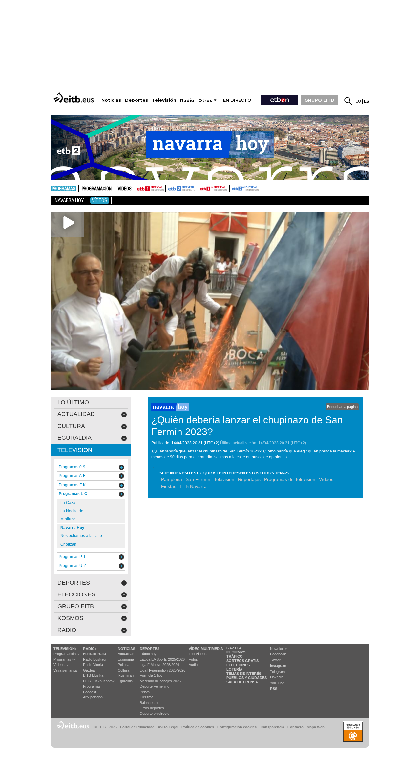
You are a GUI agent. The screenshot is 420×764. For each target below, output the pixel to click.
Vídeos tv (61, 665)
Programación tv (66, 654)
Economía (126, 659)
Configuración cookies (237, 727)
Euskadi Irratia (94, 654)
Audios (194, 665)
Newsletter (278, 649)
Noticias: (127, 649)
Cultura (123, 670)
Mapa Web (316, 727)
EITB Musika (93, 675)
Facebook (278, 654)
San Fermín (198, 479)
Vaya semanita (65, 670)
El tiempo (236, 652)
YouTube (277, 683)
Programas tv (64, 659)
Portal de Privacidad (137, 727)
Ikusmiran (126, 675)
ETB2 (182, 188)
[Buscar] (348, 101)
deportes (73, 582)
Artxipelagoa (93, 697)
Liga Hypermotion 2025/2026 (162, 670)
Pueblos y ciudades (246, 678)
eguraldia (74, 437)
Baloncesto (149, 703)
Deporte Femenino (154, 686)
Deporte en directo (154, 713)
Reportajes (249, 479)
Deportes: (150, 649)
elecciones (76, 594)
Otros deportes (152, 708)
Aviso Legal (168, 727)
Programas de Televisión (289, 479)
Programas (63, 188)
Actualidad (126, 654)
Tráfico (234, 656)
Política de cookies (197, 727)
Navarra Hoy (69, 200)
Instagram (278, 666)
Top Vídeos (198, 654)
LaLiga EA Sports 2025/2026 (162, 659)
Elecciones (238, 665)
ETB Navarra (193, 486)
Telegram (277, 672)
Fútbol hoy (148, 654)
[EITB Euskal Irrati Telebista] (74, 97)
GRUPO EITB (319, 100)
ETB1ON (201, 188)
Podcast (89, 692)
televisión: (64, 649)
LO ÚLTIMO (73, 402)
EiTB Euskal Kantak (99, 681)
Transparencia (272, 727)
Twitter (275, 660)
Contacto (295, 727)
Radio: (89, 649)
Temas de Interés (243, 673)
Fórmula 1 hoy (151, 675)
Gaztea (89, 670)
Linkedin (276, 677)
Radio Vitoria (93, 665)
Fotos (193, 659)
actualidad (76, 414)
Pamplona (171, 479)
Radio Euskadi (94, 659)
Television (74, 450)
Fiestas (168, 486)
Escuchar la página (342, 407)
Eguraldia (125, 681)
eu (358, 101)
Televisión (224, 479)
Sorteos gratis (242, 661)
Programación (97, 188)
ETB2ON (233, 188)
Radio (66, 630)
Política (123, 665)
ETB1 (150, 188)
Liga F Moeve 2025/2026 (159, 665)
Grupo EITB (75, 606)
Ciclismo (146, 697)
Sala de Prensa (242, 682)
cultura (71, 426)
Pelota (145, 692)
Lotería (234, 669)
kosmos (70, 618)
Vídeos (125, 188)
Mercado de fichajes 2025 (160, 681)
